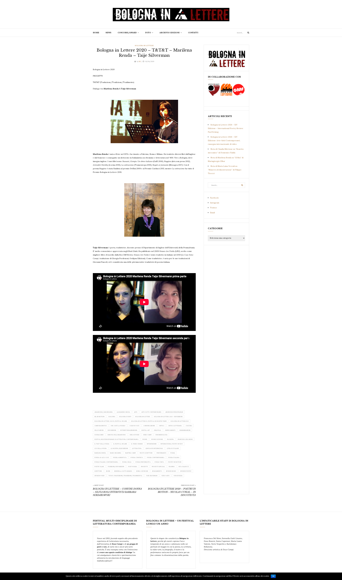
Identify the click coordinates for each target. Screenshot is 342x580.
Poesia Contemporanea (155, 457)
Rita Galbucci (184, 466)
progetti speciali (158, 466)
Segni (108, 471)
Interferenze (152, 444)
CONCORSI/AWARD (127, 32)
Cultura (189, 426)
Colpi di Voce (134, 426)
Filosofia (170, 439)
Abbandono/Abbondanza (103, 412)
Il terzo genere (137, 444)
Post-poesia (132, 466)
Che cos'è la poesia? (118, 426)
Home (96, 32)
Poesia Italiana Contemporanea (106, 462)
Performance (161, 453)
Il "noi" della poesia (101, 444)
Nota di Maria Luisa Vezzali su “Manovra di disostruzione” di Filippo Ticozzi (224, 170)
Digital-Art (145, 430)
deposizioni (112, 430)
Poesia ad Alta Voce (101, 457)
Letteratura (136, 448)
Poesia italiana (173, 457)
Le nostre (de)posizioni (119, 448)
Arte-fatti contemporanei (151, 412)
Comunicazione (149, 426)
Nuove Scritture (146, 453)
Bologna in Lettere (144, 45)
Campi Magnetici (100, 426)
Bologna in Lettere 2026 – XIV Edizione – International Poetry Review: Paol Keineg (225, 128)
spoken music (171, 471)
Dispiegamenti (170, 430)
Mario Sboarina (115, 453)
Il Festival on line (120, 444)
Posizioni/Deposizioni (116, 466)
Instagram (214, 203)
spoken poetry (185, 471)
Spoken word (99, 476)
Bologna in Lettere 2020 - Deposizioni (168, 416)
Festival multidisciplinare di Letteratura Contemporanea (116, 439)
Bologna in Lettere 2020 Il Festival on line (110, 421)
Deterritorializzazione (128, 430)
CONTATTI (193, 32)
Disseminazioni (184, 430)
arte (135, 412)
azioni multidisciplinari (174, 412)
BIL (140, 61)
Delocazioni (99, 430)
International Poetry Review (172, 444)
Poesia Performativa (143, 462)
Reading (172, 466)
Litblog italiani (173, 448)
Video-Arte (165, 476)
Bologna (111, 416)
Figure (144, 439)
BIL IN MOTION (99, 416)
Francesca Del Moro (185, 439)
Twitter (213, 207)
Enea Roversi (134, 435)
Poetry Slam (99, 466)
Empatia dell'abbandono (117, 435)
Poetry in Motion (174, 462)
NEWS (108, 32)
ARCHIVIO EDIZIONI (170, 32)
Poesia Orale (126, 462)
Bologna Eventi (125, 416)
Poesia (172, 453)
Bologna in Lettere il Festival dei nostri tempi (149, 421)
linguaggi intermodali (154, 448)
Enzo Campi (147, 435)
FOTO (148, 32)
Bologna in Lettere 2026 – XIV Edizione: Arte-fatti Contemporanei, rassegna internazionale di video (224, 140)
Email (212, 212)
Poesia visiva (159, 462)
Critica (161, 426)
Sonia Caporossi (142, 471)
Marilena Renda (100, 453)
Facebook (214, 198)
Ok (273, 576)
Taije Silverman (151, 476)
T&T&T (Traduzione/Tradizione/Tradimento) (125, 476)
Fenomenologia (161, 435)
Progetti (144, 466)
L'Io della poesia (100, 448)
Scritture (98, 471)
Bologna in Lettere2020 (180, 421)
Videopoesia (178, 476)
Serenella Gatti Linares (123, 471)
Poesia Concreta (137, 457)
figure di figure (157, 439)
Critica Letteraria (175, 426)
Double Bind (99, 435)
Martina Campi (130, 453)
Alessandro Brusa (123, 412)
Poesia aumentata (120, 457)
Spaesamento (157, 471)
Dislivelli (157, 430)
